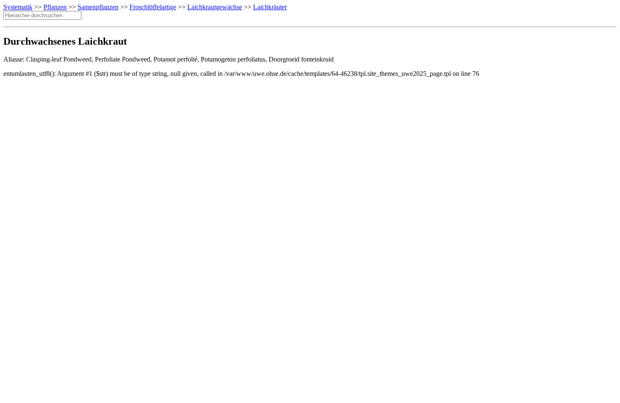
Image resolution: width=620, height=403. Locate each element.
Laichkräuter (270, 7)
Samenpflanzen (98, 7)
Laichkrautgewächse (214, 7)
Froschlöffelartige (152, 7)
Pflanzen (55, 7)
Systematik (17, 7)
